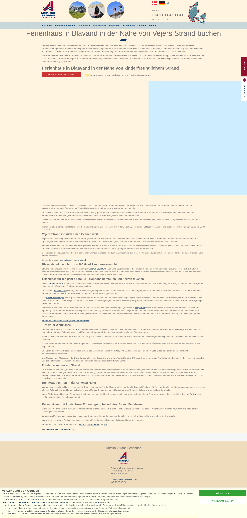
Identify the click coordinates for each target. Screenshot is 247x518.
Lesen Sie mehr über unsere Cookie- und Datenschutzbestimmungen (33, 502)
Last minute (84, 25)
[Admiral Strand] (48, 9)
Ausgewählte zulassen (222, 501)
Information (99, 25)
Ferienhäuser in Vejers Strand (72, 260)
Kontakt (153, 25)
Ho (194, 394)
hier (98, 502)
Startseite (47, 25)
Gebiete (142, 25)
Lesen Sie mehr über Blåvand (61, 74)
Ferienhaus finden (65, 25)
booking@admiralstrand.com (124, 479)
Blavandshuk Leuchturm (95, 269)
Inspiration (114, 25)
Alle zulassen (222, 493)
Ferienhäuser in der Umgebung (60, 429)
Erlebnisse (129, 25)
